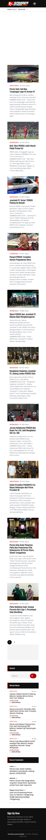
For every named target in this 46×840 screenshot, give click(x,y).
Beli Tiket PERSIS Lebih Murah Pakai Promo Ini (23, 147)
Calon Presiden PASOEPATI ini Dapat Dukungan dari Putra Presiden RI (22, 487)
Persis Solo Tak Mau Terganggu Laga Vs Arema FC (22, 90)
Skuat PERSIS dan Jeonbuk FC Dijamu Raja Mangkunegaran (23, 315)
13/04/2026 (14, 701)
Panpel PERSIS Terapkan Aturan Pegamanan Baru (20, 258)
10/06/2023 (14, 424)
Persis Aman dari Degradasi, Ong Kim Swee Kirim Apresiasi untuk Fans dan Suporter (23, 783)
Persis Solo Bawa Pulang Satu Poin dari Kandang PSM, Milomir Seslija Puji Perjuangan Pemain (23, 727)
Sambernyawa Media (16, 834)
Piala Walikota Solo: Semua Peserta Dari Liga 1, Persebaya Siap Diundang (23, 610)
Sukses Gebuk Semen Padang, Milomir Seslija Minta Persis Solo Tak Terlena (23, 696)
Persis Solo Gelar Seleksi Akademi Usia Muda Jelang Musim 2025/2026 (22, 771)
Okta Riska (16, 702)
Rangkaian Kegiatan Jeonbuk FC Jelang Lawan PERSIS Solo (23, 372)
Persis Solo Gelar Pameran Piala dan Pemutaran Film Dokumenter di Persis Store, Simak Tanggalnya (22, 549)
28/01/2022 (14, 542)
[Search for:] (23, 676)
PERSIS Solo (13, 691)
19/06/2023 (14, 197)
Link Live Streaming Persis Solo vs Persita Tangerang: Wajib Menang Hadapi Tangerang (22, 795)
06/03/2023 (14, 481)
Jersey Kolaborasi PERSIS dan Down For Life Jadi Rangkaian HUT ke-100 (23, 430)
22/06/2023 (14, 142)
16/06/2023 (14, 311)
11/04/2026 (14, 716)
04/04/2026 (14, 733)
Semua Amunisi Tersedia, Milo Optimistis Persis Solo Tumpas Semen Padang (23, 711)
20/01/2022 (14, 604)
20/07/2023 (14, 86)
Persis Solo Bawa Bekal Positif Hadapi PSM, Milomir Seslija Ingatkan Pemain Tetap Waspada (22, 744)
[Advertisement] (23, 35)
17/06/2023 (14, 254)
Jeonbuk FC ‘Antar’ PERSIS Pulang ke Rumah (21, 201)
